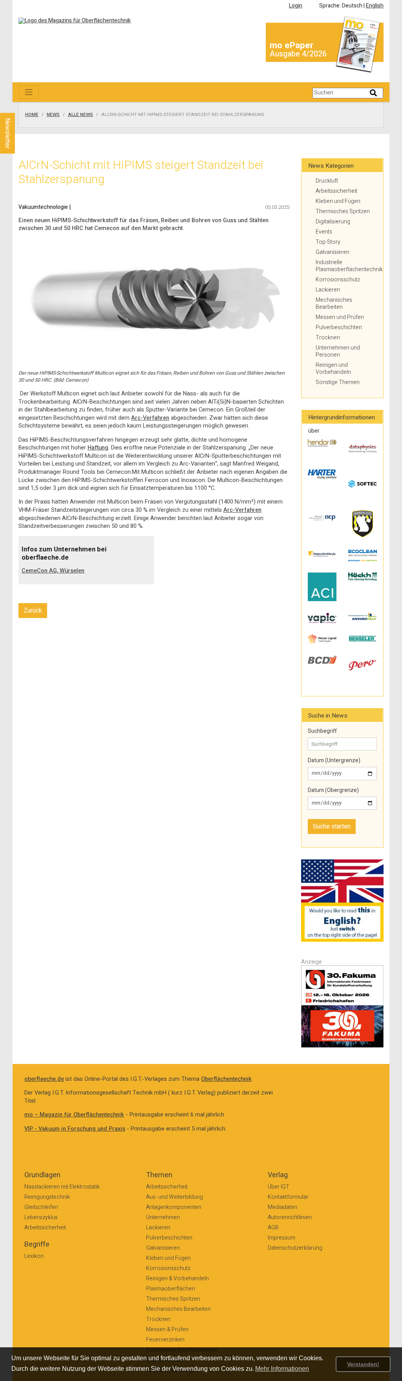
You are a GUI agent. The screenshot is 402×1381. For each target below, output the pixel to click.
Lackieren (328, 290)
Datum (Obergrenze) (333, 790)
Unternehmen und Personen (338, 351)
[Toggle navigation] (28, 92)
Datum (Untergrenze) (334, 761)
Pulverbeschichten (339, 327)
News (53, 115)
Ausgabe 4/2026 (298, 54)
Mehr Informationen (282, 1368)
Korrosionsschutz (338, 279)
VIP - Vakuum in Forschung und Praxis (74, 1129)
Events (324, 232)
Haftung (98, 448)
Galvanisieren (332, 252)
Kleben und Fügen (338, 201)
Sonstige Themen (338, 382)
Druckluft (327, 181)
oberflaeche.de (44, 1079)
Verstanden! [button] (363, 1364)
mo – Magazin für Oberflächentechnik (74, 1115)
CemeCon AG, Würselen (53, 571)
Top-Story (328, 242)
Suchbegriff (322, 731)
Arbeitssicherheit (336, 191)
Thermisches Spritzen (343, 211)
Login (295, 6)
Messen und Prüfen (340, 317)
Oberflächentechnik (226, 1079)
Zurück (33, 610)
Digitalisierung (333, 221)
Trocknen (328, 337)
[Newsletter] (20, 105)
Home (31, 115)
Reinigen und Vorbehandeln (333, 368)
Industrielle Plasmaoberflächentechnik (346, 266)
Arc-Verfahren (150, 418)
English (375, 6)
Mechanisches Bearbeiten (334, 303)
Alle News (80, 115)
